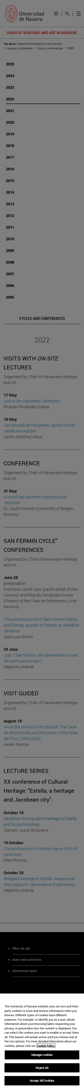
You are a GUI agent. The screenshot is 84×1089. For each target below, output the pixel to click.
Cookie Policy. (46, 1046)
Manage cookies (42, 1055)
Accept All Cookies (42, 1080)
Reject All (42, 1068)
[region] (42, 1041)
